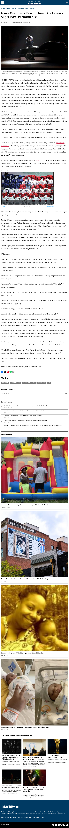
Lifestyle (21, 8)
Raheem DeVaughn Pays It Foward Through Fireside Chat (34, 758)
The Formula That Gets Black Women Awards (56, 756)
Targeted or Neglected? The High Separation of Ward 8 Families (23, 415)
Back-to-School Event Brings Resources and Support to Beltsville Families (26, 406)
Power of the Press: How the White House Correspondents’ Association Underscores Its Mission (33, 425)
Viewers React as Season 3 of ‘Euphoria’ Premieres (11, 787)
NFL (34, 382)
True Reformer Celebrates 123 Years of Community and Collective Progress (26, 411)
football (5, 382)
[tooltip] (2, 372)
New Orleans (26, 382)
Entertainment (6, 8)
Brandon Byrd (6, 22)
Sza (49, 382)
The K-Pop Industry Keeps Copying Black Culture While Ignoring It (11, 757)
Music (26, 8)
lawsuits (38, 160)
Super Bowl (41, 382)
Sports (31, 8)
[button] (66, 393)
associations (5, 146)
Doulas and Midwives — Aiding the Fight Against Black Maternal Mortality (25, 420)
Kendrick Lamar (15, 382)
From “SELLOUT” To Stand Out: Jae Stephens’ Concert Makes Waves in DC (34, 790)
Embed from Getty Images (7, 170)
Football (14, 8)
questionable (60, 143)
